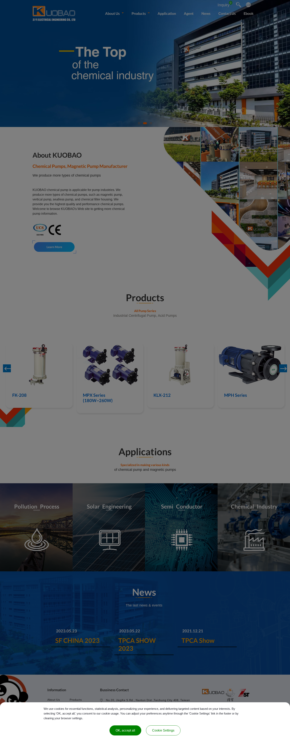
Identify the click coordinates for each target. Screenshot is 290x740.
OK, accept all (125, 730)
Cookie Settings (163, 730)
